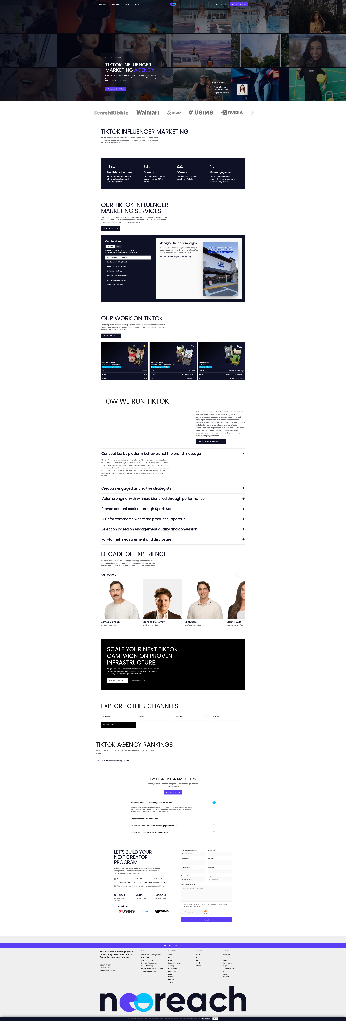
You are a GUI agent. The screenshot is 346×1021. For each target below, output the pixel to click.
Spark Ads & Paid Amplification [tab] (117, 262)
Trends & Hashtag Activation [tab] (117, 276)
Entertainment (173, 968)
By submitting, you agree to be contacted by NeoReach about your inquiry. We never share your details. (207, 905)
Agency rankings (229, 968)
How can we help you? (188, 884)
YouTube (198, 960)
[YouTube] (165, 945)
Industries (102, 4)
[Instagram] (176, 945)
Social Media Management (151, 955)
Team (225, 960)
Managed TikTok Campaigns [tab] (117, 257)
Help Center (227, 955)
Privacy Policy (206, 1019)
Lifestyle (171, 980)
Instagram (199, 957)
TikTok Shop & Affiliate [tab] (115, 271)
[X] (181, 945)
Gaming (171, 966)
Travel (170, 982)
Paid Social (145, 957)
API (142, 974)
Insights (137, 4)
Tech (170, 955)
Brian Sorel (191, 622)
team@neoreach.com (107, 971)
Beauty (170, 957)
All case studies (109, 336)
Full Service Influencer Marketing (152, 968)
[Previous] (237, 575)
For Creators (221, 4)
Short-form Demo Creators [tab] (116, 266)
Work (127, 4)
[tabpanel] (199, 268)
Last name (211, 858)
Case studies (227, 963)
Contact (226, 977)
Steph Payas (234, 622)
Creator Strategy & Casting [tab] (116, 280)
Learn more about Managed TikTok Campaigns (175, 257)
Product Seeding (147, 966)
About (225, 957)
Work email (212, 850)
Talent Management (148, 971)
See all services (109, 228)
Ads (118, 246)
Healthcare (172, 971)
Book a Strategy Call (116, 681)
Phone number (185, 867)
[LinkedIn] (170, 945)
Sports (170, 977)
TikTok (197, 955)
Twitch (197, 963)
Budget (210, 876)
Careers (225, 974)
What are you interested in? (190, 850)
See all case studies (138, 681)
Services (115, 4)
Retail (170, 974)
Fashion (171, 960)
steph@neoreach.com (221, 93)
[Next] (243, 575)
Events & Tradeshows (149, 963)
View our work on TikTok (116, 89)
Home (107, 57)
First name (185, 858)
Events (225, 971)
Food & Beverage (174, 963)
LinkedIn (198, 966)
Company (211, 867)
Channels (113, 57)
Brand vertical (186, 876)
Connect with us (239, 4)
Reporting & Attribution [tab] (115, 285)
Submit (206, 920)
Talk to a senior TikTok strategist (210, 442)
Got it (215, 1019)
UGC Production (147, 960)
